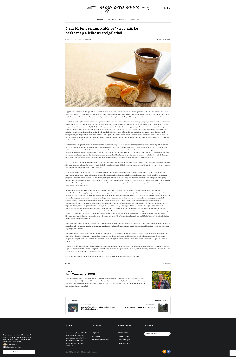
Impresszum (135, 19)
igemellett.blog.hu (124, 340)
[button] (5, 344)
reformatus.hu (123, 333)
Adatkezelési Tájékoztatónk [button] (12, 342)
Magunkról (123, 19)
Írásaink (100, 19)
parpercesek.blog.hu (125, 343)
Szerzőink (110, 19)
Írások (91, 274)
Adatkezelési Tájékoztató (100, 340)
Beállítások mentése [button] (19, 352)
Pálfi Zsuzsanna (86, 39)
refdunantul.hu (123, 336)
